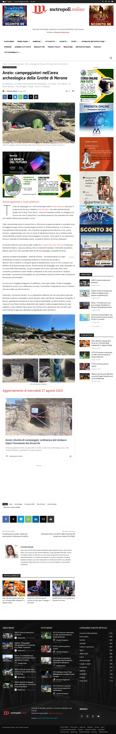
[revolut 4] (38, 163)
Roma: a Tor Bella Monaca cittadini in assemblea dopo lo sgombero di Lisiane (25, 658)
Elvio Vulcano (43, 209)
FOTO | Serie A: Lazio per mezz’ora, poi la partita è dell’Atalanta (62, 688)
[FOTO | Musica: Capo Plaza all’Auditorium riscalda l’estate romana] (46, 674)
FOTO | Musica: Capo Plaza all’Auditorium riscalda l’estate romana (63, 674)
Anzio (10, 504)
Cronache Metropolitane (16, 64)
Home (4, 64)
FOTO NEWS (46, 628)
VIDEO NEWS (8, 628)
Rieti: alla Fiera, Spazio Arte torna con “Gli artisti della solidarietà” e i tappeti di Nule (13, 600)
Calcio (5, 637)
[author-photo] (15, 638)
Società (5, 648)
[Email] (31, 97)
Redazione (21, 638)
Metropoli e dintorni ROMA (11, 507)
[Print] (36, 97)
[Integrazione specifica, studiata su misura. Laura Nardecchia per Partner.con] (97, 188)
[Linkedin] (25, 97)
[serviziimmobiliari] (97, 250)
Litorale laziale (52, 504)
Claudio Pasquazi (62, 640)
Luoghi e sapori (7, 595)
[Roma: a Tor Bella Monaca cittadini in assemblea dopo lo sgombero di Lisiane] (7, 658)
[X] (109, 1)
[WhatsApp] (20, 97)
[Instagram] (106, 1)
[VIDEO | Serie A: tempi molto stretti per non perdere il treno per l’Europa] (7, 672)
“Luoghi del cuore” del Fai (52, 245)
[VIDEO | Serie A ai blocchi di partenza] (85, 282)
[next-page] (7, 607)
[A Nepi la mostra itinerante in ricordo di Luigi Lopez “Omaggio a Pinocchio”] (38, 588)
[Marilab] (97, 120)
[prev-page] (3, 607)
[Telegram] (15, 97)
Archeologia (18, 504)
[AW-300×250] (97, 219)
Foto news (45, 663)
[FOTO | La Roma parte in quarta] (85, 366)
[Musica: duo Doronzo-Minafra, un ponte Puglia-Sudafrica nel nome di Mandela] (85, 376)
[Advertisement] (38, 483)
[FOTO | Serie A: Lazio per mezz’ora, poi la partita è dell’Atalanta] (46, 688)
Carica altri (95, 326)
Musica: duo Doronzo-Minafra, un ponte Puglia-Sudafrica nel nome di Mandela (102, 376)
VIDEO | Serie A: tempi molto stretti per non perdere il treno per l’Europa (25, 672)
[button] (111, 58)
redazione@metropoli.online (47, 718)
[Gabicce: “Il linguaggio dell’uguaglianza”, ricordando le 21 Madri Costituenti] (7, 645)
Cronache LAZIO (30, 504)
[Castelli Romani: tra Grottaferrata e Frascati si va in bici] (63, 588)
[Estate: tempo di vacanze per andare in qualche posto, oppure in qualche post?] (85, 293)
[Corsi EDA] (97, 86)
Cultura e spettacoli (33, 595)
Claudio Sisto (22, 663)
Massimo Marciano (61, 32)
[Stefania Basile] (3, 91)
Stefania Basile (12, 91)
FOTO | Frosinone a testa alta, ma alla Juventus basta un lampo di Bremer (102, 355)
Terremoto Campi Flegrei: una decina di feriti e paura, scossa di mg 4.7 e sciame (102, 317)
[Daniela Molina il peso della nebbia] (97, 154)
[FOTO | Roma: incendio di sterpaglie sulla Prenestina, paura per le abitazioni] (46, 660)
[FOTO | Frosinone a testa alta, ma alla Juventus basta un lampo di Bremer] (85, 355)
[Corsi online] (38, 186)
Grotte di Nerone (58, 206)
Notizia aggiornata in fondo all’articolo (20, 202)
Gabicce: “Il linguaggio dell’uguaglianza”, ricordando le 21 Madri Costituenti (24, 645)
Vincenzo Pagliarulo (63, 680)
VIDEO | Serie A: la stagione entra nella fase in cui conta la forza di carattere (25, 684)
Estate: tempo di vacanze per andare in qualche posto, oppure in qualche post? (101, 293)
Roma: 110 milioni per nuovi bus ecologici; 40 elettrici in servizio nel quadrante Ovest (101, 305)
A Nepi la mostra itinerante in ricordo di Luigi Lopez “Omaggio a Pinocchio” (38, 600)
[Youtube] (112, 1)
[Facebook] (103, 1)
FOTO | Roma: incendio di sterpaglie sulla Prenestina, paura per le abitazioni (62, 660)
